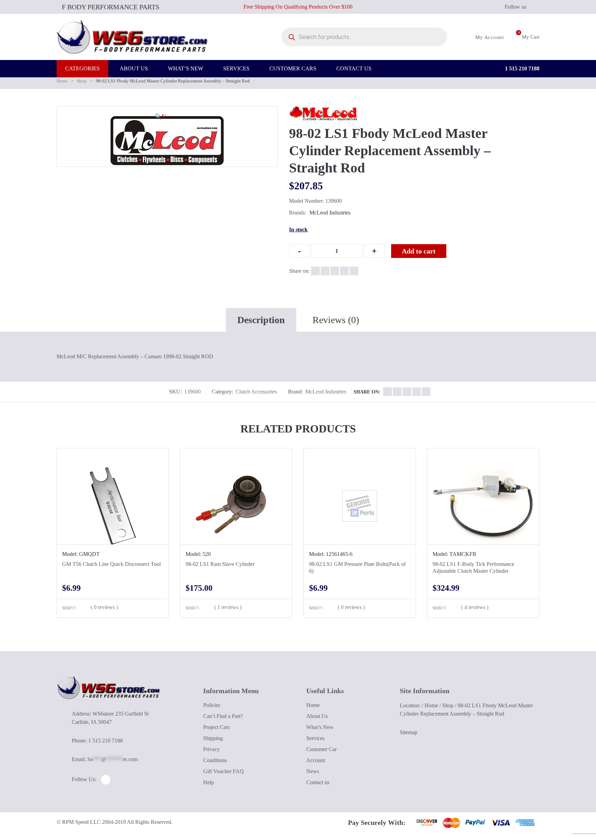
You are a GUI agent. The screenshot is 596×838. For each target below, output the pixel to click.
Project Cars (216, 727)
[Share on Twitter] (325, 271)
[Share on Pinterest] (354, 271)
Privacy (211, 749)
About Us (317, 716)
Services (315, 738)
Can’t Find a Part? (223, 716)
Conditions (215, 760)
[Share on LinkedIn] (344, 271)
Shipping (213, 738)
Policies (211, 705)
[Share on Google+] (334, 271)
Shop (82, 80)
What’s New (320, 727)
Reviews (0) (335, 320)
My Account (489, 37)
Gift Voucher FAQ (223, 771)
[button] (160, 116)
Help (208, 782)
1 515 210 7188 (521, 68)
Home (62, 80)
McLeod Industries (329, 213)
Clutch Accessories (256, 392)
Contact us (317, 782)
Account (315, 760)
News (312, 771)
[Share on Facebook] (315, 271)
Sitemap (408, 732)
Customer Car (321, 749)
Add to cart (419, 251)
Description (261, 320)
